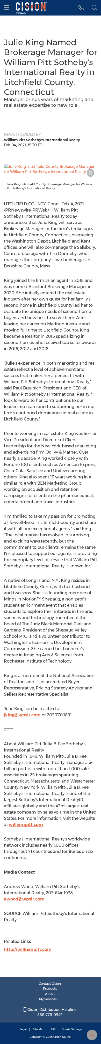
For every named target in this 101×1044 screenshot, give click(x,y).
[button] (50, 169)
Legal (23, 1029)
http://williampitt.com (28, 949)
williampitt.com (26, 824)
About (50, 994)
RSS (53, 1029)
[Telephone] (81, 8)
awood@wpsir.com (24, 899)
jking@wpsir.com (22, 714)
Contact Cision (50, 984)
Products (50, 988)
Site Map (38, 1029)
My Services (48, 999)
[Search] (94, 8)
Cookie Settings (72, 1029)
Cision (57, 1037)
